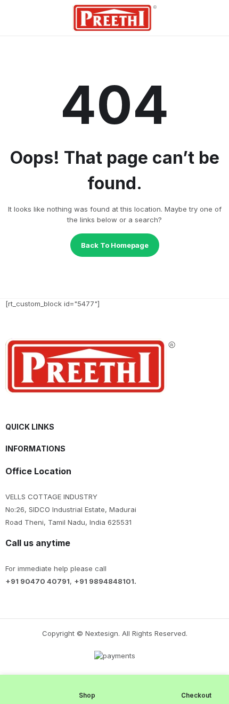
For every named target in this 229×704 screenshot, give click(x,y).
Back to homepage (115, 245)
